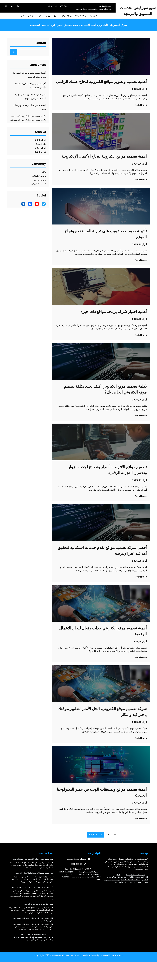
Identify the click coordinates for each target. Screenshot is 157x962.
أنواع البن (30, 939)
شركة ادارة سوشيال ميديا (135, 874)
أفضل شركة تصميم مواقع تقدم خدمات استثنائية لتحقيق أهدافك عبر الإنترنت (102, 550)
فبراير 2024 (40, 151)
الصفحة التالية (95, 834)
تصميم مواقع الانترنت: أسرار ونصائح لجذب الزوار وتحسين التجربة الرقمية (107, 469)
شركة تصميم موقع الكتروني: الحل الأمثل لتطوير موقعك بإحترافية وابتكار (102, 711)
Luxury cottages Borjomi (66, 872)
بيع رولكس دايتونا (120, 882)
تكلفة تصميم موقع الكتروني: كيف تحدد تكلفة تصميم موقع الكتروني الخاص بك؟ (105, 389)
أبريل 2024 (40, 147)
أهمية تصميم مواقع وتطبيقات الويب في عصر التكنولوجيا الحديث (102, 792)
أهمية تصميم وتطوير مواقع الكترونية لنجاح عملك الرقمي (101, 81)
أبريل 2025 (40, 140)
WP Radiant (85, 955)
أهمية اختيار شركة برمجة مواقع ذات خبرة (114, 311)
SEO (44, 171)
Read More (141, 105)
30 (109, 834)
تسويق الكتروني (38, 183)
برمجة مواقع (40, 179)
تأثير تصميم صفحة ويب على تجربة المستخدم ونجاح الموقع (106, 233)
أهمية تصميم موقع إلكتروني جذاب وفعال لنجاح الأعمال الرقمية (103, 631)
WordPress (117, 955)
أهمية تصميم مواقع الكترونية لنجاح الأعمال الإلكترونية (104, 156)
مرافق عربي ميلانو (42, 939)
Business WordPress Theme (63, 955)
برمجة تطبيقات (39, 175)
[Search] (13, 52)
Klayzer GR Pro (83, 874)
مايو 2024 (41, 143)
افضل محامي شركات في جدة (36, 937)
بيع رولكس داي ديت (135, 882)
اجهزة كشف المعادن (39, 934)
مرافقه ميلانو (90, 877)
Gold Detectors (121, 875)
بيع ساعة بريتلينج (78, 877)
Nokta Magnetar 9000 (138, 877)
